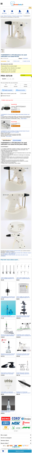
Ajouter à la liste (27, 61)
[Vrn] (16, 428)
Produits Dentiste (17, 250)
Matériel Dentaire (9, 250)
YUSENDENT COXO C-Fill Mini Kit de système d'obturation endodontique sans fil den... (23, 335)
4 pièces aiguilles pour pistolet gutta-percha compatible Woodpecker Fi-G (7, 278)
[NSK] (16, 423)
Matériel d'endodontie (8, 16)
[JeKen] (6, 423)
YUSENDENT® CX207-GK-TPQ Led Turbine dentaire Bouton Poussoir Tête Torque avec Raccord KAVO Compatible (15, 132)
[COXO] (16, 419)
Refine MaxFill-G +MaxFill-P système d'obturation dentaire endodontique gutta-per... (7, 373)
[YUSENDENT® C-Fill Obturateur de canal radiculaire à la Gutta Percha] (2, 51)
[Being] (6, 419)
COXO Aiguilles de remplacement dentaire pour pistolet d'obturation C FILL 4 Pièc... (8, 393)
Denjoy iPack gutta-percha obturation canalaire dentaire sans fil (7, 411)
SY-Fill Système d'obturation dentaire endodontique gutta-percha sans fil (23, 354)
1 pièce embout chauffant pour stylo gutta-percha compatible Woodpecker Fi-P (23, 278)
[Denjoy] (26, 419)
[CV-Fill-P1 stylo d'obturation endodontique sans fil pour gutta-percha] (8, 308)
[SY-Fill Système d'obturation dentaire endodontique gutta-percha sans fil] (23, 346)
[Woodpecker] (26, 423)
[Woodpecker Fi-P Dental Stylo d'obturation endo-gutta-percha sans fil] (23, 384)
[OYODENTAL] (25, 445)
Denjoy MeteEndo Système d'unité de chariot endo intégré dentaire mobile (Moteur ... (23, 316)
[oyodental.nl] (16, 446)
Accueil (2, 16)
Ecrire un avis (16, 61)
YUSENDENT (25, 58)
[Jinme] (26, 428)
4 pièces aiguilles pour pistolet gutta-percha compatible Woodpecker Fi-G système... (23, 297)
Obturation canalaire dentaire (17, 16)
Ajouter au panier (20, 451)
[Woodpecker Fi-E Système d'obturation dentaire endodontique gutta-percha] (8, 346)
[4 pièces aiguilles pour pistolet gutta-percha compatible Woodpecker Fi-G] (8, 269)
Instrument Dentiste (14, 448)
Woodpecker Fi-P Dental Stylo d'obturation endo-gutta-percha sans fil (23, 392)
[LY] (6, 428)
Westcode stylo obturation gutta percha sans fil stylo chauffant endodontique (8, 335)
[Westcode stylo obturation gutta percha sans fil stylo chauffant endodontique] (8, 327)
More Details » (24, 118)
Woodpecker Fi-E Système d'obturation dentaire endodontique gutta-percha (8, 354)
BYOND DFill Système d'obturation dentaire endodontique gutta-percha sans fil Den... (22, 373)
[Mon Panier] (3, 451)
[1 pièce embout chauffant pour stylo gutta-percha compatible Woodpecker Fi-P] (23, 269)
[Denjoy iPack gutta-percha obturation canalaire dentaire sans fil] (8, 403)
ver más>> (16, 430)
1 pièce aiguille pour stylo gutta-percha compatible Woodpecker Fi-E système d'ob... (8, 297)
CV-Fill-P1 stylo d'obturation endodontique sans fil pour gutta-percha (8, 316)
